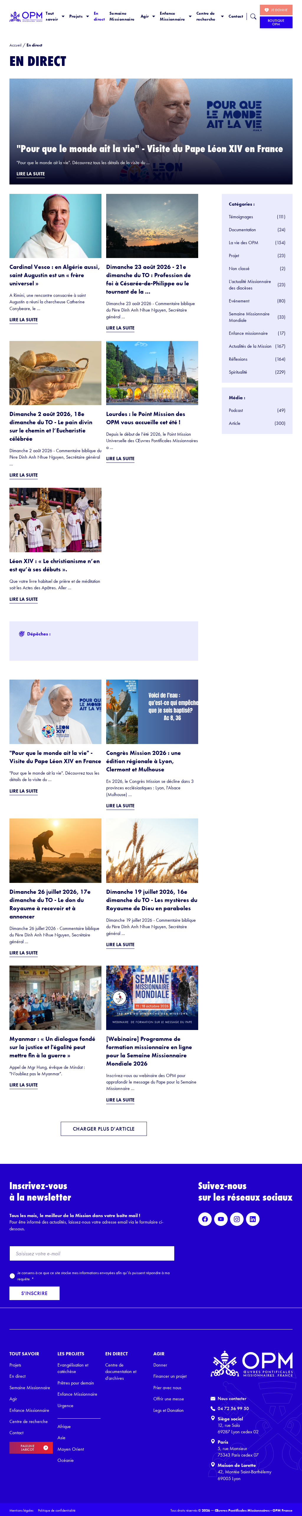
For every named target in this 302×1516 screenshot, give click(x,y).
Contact (236, 16)
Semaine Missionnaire (121, 16)
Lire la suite (31, 174)
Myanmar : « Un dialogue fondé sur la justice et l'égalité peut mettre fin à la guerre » (52, 1047)
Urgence (65, 1405)
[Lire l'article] (151, 131)
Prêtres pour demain (76, 1383)
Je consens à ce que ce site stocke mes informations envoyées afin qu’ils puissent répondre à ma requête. (93, 1276)
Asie (61, 1438)
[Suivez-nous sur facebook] (205, 1219)
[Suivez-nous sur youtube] (221, 1219)
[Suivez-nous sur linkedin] (253, 1219)
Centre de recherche (206, 16)
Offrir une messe (168, 1399)
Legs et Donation (168, 1410)
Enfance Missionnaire (172, 16)
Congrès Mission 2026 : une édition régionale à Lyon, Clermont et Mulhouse (143, 761)
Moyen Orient (71, 1449)
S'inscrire (34, 1293)
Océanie (66, 1460)
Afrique (64, 1426)
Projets (76, 16)
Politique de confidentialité (57, 1510)
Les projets (71, 1354)
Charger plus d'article (104, 1128)
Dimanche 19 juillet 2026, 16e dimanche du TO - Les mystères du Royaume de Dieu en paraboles (151, 900)
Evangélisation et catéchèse (73, 1368)
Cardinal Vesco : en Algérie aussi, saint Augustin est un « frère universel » (54, 275)
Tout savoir (52, 16)
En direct (99, 16)
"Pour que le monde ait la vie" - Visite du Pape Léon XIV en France (150, 148)
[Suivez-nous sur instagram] (237, 1219)
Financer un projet (169, 1376)
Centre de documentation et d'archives (120, 1371)
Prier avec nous (167, 1387)
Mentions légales (21, 1510)
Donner (160, 1365)
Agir (145, 16)
